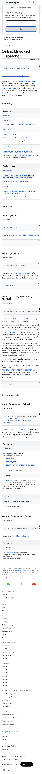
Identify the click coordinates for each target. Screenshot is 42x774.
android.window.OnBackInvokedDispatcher (15, 76)
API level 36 (10, 303)
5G (3, 637)
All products (5, 749)
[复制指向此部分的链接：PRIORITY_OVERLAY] (22, 254)
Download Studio (7, 703)
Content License (21, 570)
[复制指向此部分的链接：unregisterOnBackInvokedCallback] (34, 516)
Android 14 (5, 676)
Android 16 (5, 670)
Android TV (5, 658)
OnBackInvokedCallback (27, 81)
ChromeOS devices (8, 652)
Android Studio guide (8, 694)
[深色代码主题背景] (39, 66)
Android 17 (5, 666)
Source (4, 604)
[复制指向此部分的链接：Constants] (15, 207)
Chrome (4, 740)
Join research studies (8, 724)
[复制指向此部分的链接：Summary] (14, 104)
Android (4, 594)
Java (38, 60)
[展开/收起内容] (4, 42)
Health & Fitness (6, 628)
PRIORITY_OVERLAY (10, 134)
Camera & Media (7, 631)
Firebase (4, 743)
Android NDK (6, 706)
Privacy (4, 634)
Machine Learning (7, 625)
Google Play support (8, 721)
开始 (21, 29)
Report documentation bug (10, 718)
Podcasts (4, 613)
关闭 (21, 23)
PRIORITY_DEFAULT (10, 121)
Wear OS (4, 649)
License (10, 756)
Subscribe (27, 764)
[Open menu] (3, 2)
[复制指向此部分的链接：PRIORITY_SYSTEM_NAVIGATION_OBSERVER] (13, 299)
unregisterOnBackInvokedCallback (16, 191)
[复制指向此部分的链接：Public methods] (21, 395)
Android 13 (5, 679)
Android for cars (7, 655)
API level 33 (10, 46)
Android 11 (5, 685)
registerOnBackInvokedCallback (16, 176)
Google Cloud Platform (9, 746)
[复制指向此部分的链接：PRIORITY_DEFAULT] (21, 215)
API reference (6, 700)
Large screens (6, 646)
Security (4, 601)
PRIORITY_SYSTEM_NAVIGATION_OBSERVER (18, 152)
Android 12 (5, 682)
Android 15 (5, 673)
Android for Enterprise (8, 598)
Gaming (4, 622)
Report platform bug (8, 714)
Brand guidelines (20, 756)
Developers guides (7, 697)
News (3, 607)
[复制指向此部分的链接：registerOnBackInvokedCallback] (32, 404)
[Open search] (30, 2)
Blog (3, 610)
